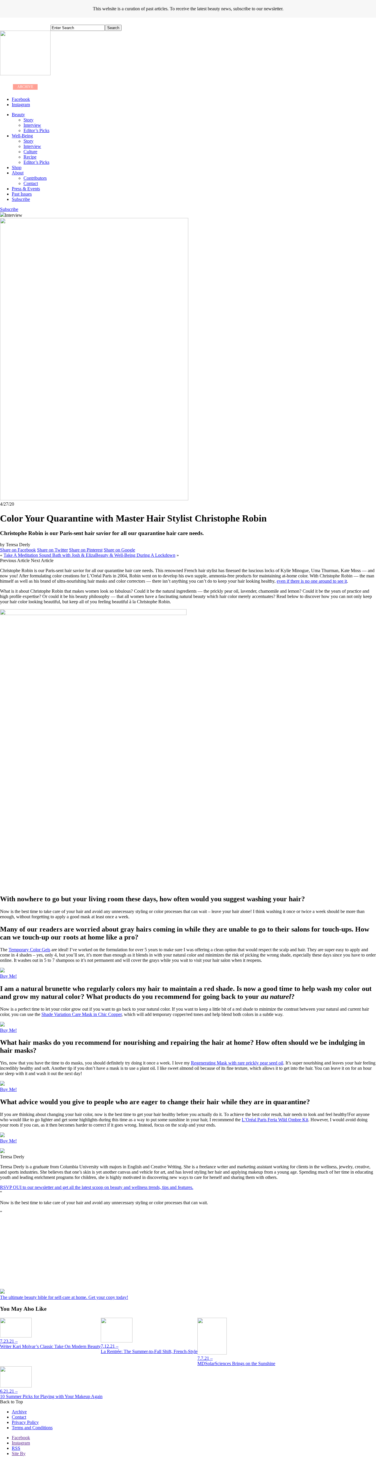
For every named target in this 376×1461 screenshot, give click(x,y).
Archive (19, 1411)
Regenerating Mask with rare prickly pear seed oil (237, 1062)
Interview (32, 125)
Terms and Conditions (32, 1427)
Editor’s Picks (36, 130)
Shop (16, 167)
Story (28, 119)
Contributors (35, 178)
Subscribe (21, 199)
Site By (19, 1453)
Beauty (18, 114)
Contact (31, 183)
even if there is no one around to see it (312, 581)
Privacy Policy (25, 1422)
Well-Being (22, 135)
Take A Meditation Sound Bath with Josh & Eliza (49, 555)
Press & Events (26, 188)
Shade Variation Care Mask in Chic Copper (81, 1014)
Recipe (30, 156)
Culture (30, 151)
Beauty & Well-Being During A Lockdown (135, 555)
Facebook (21, 1437)
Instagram (21, 1442)
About (18, 172)
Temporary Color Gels (29, 949)
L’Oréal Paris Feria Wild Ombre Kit (275, 1119)
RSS (16, 1448)
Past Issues (22, 193)
